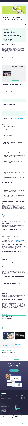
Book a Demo (14, 370)
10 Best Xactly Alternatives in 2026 (7, 318)
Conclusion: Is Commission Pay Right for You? (11, 40)
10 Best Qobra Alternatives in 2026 (7, 316)
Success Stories (4, 339)
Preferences (15, 417)
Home (3, 391)
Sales (12, 15)
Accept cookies (12, 424)
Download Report (15, 80)
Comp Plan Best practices (5, 15)
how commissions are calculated (18, 240)
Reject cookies (12, 422)
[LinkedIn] (25, 24)
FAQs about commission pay (8, 39)
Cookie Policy (16, 416)
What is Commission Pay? (8, 31)
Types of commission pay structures (9, 32)
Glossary (10, 15)
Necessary (4, 417)
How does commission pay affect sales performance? (12, 36)
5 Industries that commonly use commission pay (11, 35)
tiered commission (18, 118)
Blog (5, 391)
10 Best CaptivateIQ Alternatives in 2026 (7, 320)
